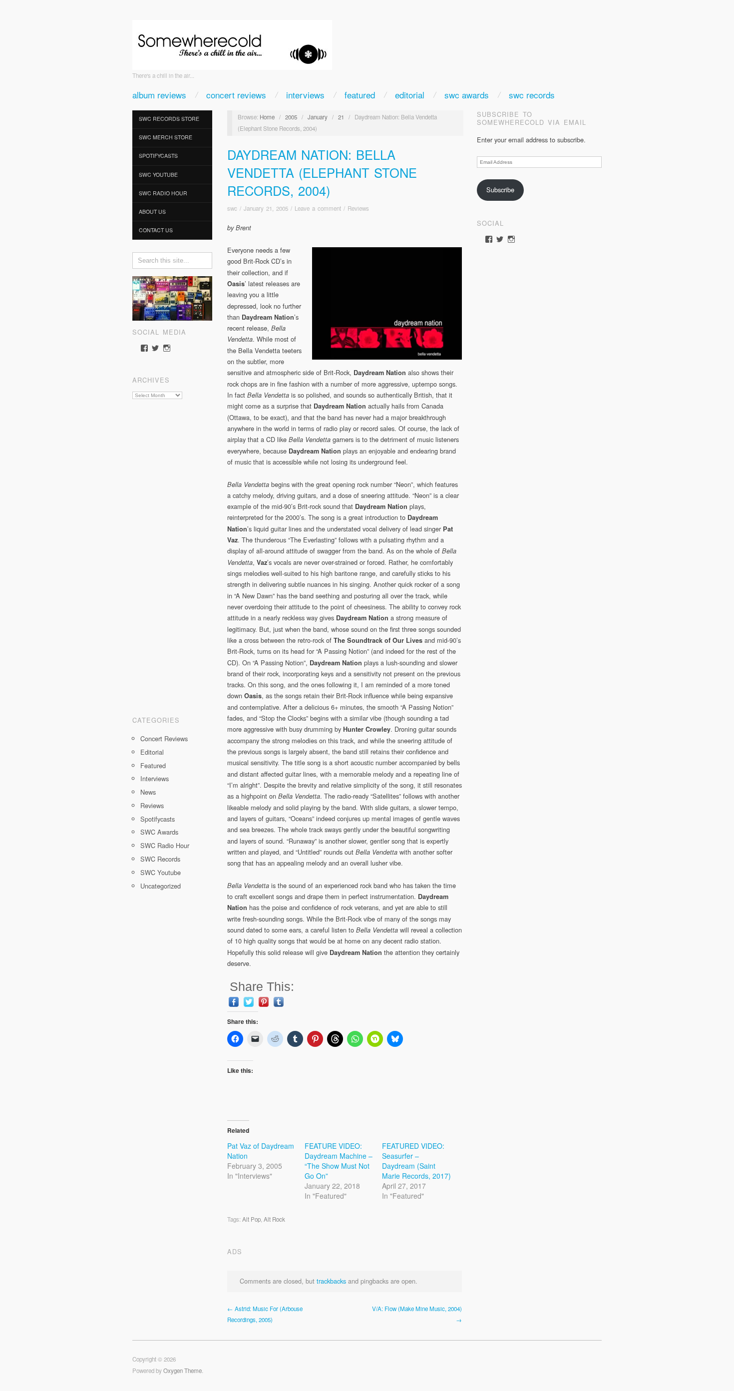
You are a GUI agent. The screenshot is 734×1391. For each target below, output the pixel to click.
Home (267, 117)
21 (341, 117)
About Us (152, 211)
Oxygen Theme (182, 1371)
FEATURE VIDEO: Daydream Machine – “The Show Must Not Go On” (338, 1161)
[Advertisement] (172, 554)
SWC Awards (466, 94)
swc (232, 208)
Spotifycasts (158, 155)
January (318, 117)
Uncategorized (160, 886)
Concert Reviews (236, 94)
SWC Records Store (169, 118)
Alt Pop (251, 1219)
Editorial (409, 94)
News (148, 792)
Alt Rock (274, 1219)
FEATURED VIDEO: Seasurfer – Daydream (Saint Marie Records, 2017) (416, 1161)
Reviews (152, 805)
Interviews (305, 94)
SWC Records (532, 94)
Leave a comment (318, 208)
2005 (291, 117)
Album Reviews (159, 94)
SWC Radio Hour (163, 193)
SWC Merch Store (165, 137)
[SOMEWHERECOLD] (232, 41)
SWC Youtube (158, 174)
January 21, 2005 (266, 208)
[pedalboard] (172, 297)
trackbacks (331, 1281)
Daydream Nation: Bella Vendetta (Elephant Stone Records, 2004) (322, 172)
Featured (360, 94)
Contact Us (156, 230)
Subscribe (500, 189)
